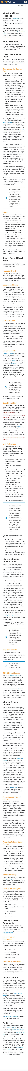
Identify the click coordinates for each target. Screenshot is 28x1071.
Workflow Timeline (9, 615)
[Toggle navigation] (25, 2)
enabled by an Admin (9, 353)
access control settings (18, 62)
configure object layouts (15, 675)
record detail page (7, 37)
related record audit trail (18, 1029)
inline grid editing (7, 879)
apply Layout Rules (16, 688)
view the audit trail (11, 1027)
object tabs (16, 18)
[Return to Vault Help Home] (8, 2)
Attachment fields (7, 122)
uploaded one (13, 363)
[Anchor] (20, 42)
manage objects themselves (11, 1016)
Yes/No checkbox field (17, 131)
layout (13, 360)
